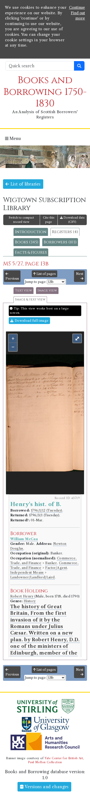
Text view (23, 290)
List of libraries (24, 184)
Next (79, 274)
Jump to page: (35, 282)
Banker (51, 563)
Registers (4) (65, 232)
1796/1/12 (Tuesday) (46, 510)
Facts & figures (31, 252)
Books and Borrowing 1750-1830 (45, 92)
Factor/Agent (56, 568)
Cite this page (48, 220)
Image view (47, 290)
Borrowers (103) (60, 242)
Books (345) (26, 242)
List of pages (46, 274)
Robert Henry (22, 596)
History (30, 601)
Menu (14, 138)
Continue (77, 7)
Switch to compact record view (21, 220)
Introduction (30, 232)
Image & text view (30, 299)
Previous (12, 278)
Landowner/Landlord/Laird (32, 577)
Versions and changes (46, 786)
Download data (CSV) (73, 220)
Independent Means (27, 572)
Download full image (31, 321)
